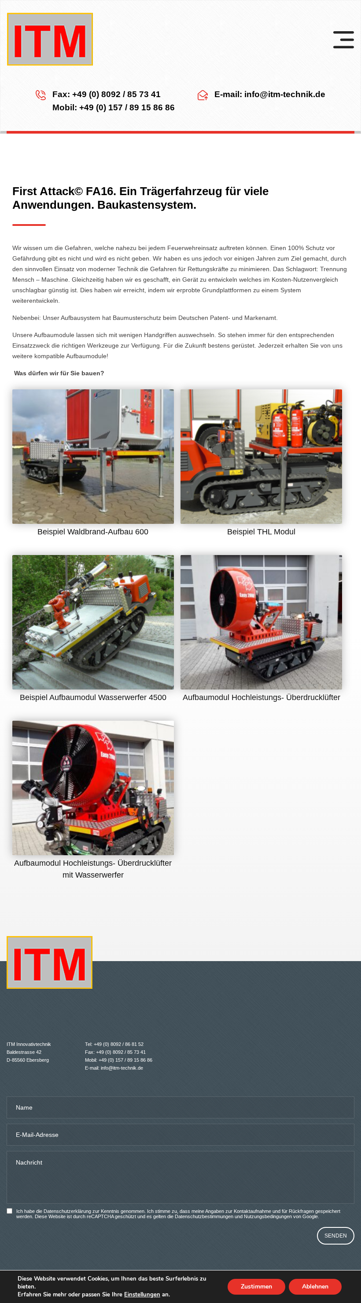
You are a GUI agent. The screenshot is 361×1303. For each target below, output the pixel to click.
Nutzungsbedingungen (268, 1216)
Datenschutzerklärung (67, 1211)
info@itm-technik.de (284, 94)
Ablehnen (315, 1286)
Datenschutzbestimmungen (204, 1216)
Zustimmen (256, 1286)
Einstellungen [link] (142, 1295)
